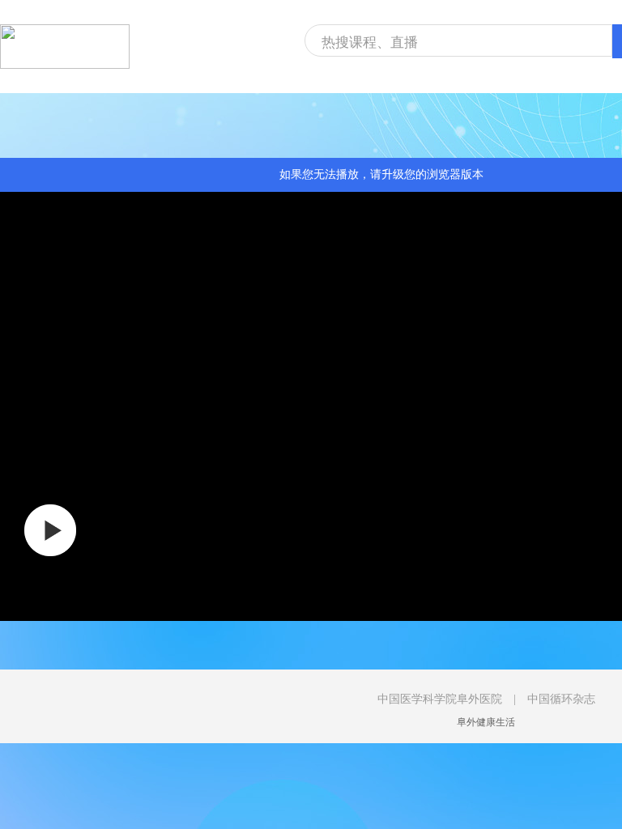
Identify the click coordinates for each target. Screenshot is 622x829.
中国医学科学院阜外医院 (439, 699)
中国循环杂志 (561, 699)
